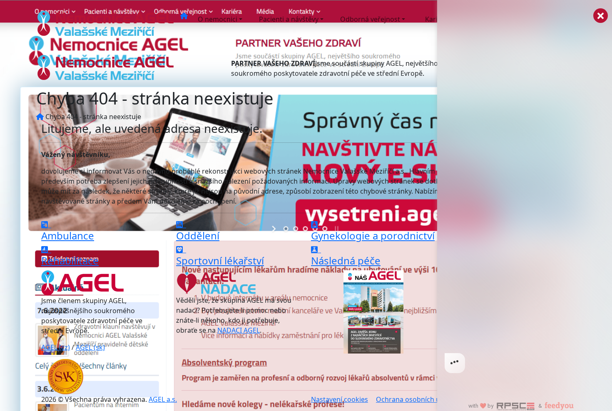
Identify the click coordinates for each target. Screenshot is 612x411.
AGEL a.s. (163, 399)
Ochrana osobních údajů (415, 399)
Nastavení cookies (339, 399)
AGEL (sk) (90, 347)
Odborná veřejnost (370, 19)
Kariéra (436, 19)
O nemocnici (217, 19)
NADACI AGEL (238, 330)
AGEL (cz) (55, 347)
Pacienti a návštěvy (288, 19)
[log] (524, 192)
